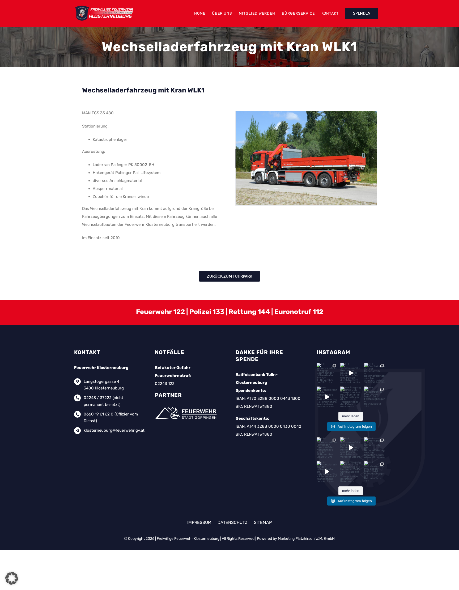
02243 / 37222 (98, 397)
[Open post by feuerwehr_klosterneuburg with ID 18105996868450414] (327, 373)
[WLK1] (306, 158)
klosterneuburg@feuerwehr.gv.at (114, 430)
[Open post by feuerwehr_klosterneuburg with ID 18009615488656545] (350, 373)
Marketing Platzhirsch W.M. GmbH (306, 538)
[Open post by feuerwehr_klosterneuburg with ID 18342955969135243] (374, 397)
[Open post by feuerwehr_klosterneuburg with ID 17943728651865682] (327, 397)
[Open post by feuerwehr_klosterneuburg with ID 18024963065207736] (374, 373)
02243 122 (165, 383)
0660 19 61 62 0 (98, 414)
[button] (239, 158)
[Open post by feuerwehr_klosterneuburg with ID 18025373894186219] (350, 397)
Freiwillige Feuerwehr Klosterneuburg (188, 538)
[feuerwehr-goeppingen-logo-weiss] (187, 407)
